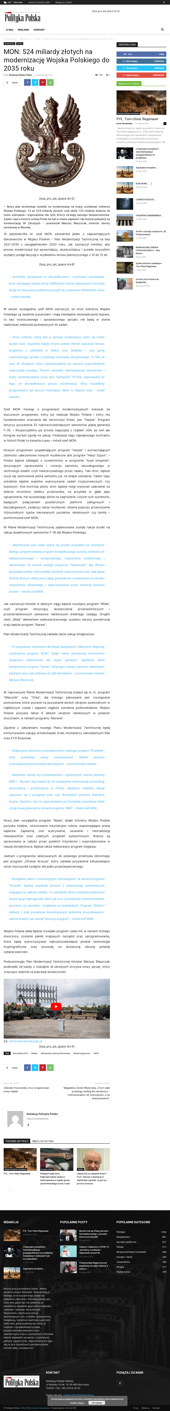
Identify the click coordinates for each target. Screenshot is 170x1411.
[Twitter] (35, 82)
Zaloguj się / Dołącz (63, 2)
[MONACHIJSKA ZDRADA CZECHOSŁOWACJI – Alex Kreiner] (125, 252)
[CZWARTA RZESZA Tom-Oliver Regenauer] (125, 204)
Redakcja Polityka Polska (20, 75)
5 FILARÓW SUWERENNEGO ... (149, 215)
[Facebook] (163, 2)
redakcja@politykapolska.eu (78, 1395)
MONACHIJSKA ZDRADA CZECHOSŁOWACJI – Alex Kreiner (148, 250)
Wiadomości (25, 38)
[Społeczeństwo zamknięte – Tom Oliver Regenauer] (125, 268)
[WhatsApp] (50, 82)
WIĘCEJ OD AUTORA (42, 1141)
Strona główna (10, 38)
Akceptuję (97, 1402)
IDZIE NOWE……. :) (144, 183)
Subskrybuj (158, 75)
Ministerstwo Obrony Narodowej (55, 1053)
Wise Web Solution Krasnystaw (36, 1408)
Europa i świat (47, 1169)
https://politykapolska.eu (37, 1118)
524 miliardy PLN (20, 1053)
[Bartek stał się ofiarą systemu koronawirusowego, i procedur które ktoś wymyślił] (68, 1235)
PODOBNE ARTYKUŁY (17, 1141)
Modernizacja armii (82, 1053)
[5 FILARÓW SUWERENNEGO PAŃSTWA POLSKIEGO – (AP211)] (125, 220)
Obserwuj (159, 61)
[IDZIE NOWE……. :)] (125, 188)
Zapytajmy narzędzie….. (147, 168)
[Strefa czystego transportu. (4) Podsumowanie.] (125, 236)
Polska (38, 38)
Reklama (23, 29)
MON (96, 1053)
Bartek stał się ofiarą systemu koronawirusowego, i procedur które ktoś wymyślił (93, 1234)
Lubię (161, 54)
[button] (162, 30)
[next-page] (11, 1190)
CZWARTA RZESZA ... (146, 199)
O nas (9, 29)
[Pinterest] (42, 82)
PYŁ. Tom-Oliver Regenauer (17, 1173)
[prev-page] (6, 1190)
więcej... (81, 1403)
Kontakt (39, 29)
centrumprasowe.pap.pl (25, 1041)
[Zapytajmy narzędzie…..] (125, 172)
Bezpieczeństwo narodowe (15, 1169)
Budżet (34, 1053)
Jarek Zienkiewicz (124, 123)
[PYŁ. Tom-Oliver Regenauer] (20, 1159)
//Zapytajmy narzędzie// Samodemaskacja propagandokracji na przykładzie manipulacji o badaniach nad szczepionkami (38, 1253)
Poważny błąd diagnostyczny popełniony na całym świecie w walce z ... (93, 1266)
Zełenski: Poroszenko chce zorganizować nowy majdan (26, 1089)
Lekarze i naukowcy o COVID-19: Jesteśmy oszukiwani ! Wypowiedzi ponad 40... (94, 1250)
